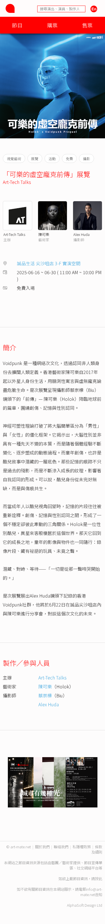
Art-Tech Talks (17, 182)
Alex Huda (81, 234)
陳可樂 (43, 234)
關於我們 (42, 846)
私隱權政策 (82, 846)
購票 (52, 25)
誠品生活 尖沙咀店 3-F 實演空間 (48, 263)
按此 (98, 878)
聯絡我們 (61, 846)
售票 (87, 25)
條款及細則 (96, 849)
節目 (17, 25)
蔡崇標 (45, 695)
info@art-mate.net (91, 892)
